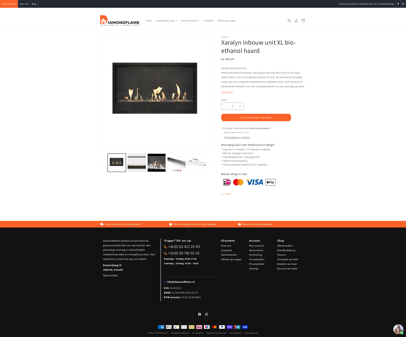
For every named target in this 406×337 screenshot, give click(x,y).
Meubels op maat (287, 264)
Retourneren (256, 250)
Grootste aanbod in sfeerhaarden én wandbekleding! (366, 3)
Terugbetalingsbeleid (180, 333)
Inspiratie (226, 250)
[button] (166, 20)
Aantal (224, 100)
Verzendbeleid (235, 333)
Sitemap (254, 268)
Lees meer (227, 92)
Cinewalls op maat (287, 259)
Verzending (255, 254)
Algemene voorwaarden (216, 333)
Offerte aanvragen (231, 259)
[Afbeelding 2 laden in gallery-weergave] (137, 163)
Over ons (24, 3)
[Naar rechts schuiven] (209, 162)
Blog (34, 3)
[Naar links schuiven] (103, 162)
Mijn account (256, 245)
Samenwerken (9, 3)
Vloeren (281, 254)
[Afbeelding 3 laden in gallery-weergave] (156, 163)
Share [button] (228, 193)
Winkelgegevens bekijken (237, 137)
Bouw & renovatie (287, 268)
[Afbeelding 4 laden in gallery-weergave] (176, 163)
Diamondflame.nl (161, 333)
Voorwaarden (256, 259)
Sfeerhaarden (285, 245)
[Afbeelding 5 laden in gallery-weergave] (196, 163)
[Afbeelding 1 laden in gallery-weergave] (117, 163)
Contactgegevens (251, 333)
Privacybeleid (257, 264)
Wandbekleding (286, 250)
